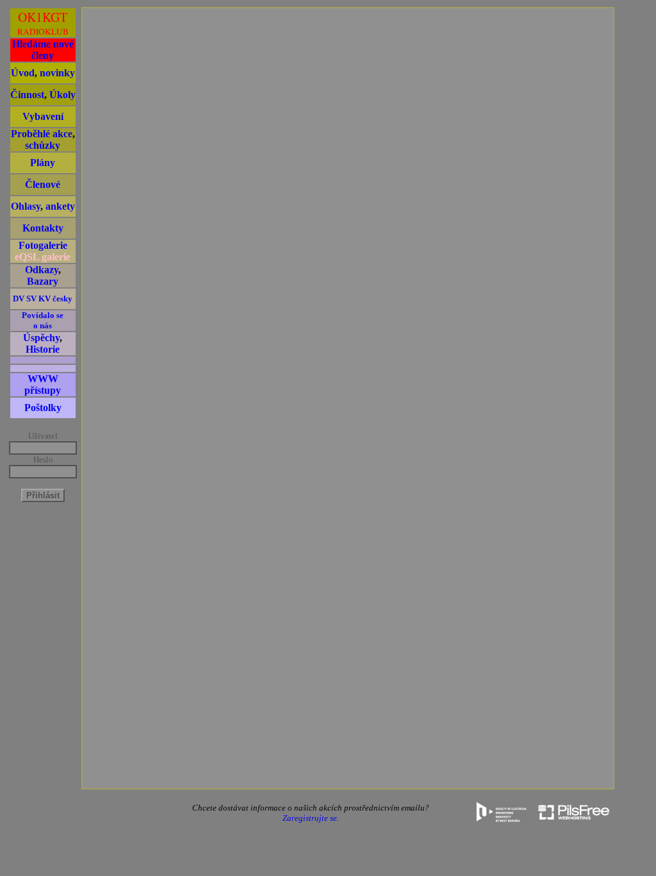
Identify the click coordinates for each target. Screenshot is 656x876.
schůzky (42, 145)
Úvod (23, 72)
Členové (42, 184)
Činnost (27, 94)
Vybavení (42, 116)
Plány (42, 162)
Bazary (42, 281)
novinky (57, 72)
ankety (60, 206)
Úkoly (62, 94)
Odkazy (41, 269)
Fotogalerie (43, 245)
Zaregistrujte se (310, 818)
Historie (43, 349)
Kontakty (42, 228)
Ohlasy (25, 206)
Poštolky (43, 407)
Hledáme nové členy (43, 49)
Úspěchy (41, 337)
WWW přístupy (42, 384)
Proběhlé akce (41, 133)
